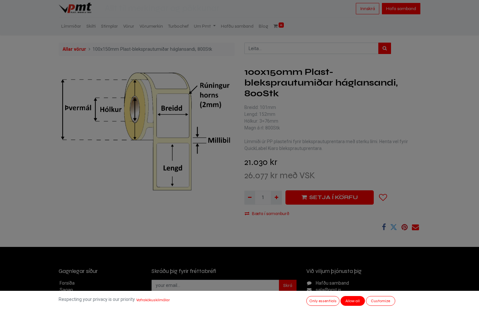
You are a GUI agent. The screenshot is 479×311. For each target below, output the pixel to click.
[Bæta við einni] (276, 198)
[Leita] (384, 48)
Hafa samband (401, 8)
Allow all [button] (352, 301)
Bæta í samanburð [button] (270, 213)
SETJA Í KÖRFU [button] (333, 197)
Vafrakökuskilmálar (153, 300)
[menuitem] (71, 26)
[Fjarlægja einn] (249, 198)
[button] (383, 197)
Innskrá (367, 8)
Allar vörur (74, 49)
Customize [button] (380, 301)
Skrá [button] (287, 285)
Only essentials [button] (323, 301)
